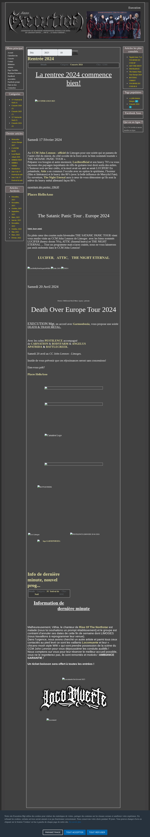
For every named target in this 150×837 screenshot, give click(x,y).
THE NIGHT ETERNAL (90, 257)
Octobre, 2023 (17, 208)
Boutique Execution (14, 73)
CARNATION (39, 343)
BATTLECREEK (57, 346)
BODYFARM (60, 343)
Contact (10, 61)
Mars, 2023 (16, 217)
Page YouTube (13, 70)
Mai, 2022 (15, 232)
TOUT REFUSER (97, 832)
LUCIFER (45, 257)
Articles (10, 67)
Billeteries (11, 64)
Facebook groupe (14, 82)
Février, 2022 (16, 237)
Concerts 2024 (76, 64)
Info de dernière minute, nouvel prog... (44, 579)
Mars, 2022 (16, 235)
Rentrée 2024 (41, 58)
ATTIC (62, 257)
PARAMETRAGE (52, 832)
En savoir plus (75, 821)
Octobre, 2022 (17, 229)
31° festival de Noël (47, 593)
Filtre (75, 52)
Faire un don (12, 85)
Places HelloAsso (40, 194)
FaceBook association (11, 77)
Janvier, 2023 (16, 220)
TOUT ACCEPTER (74, 832)
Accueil (10, 52)
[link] (49, 152)
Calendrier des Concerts (13, 57)
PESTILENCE (54, 340)
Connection (12, 88)
